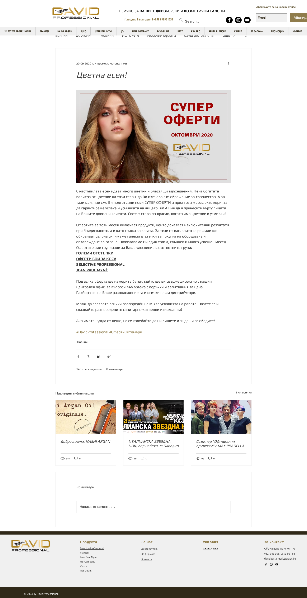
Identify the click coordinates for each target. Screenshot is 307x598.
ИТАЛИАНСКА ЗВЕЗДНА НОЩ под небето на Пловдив (153, 443)
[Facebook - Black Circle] (229, 20)
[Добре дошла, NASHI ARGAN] (86, 417)
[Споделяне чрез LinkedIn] (99, 356)
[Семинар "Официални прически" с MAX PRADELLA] (221, 417)
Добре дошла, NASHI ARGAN (85, 441)
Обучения (84, 35)
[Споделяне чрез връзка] (109, 356)
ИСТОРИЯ (130, 35)
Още (226, 35)
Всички (61, 35)
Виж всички (244, 392)
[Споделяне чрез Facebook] (78, 356)
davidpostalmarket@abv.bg (280, 558)
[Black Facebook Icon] (266, 564)
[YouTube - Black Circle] (247, 20)
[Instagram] (238, 20)
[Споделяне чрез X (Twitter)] (88, 356)
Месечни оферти (161, 35)
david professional (199, 35)
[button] (246, 35)
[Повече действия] (228, 63)
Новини (107, 35)
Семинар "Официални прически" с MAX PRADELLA (220, 443)
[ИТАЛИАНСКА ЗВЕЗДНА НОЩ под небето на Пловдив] (153, 417)
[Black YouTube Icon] (276, 564)
